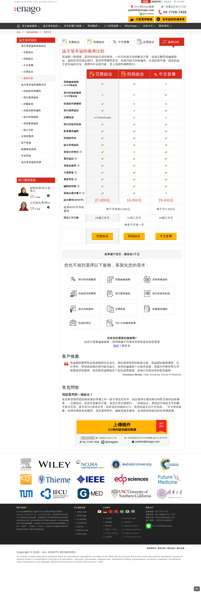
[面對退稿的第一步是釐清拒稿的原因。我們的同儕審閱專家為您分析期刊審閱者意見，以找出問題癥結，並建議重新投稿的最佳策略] (80, 152)
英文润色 (109, 537)
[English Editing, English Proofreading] (100, 512)
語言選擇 (181, 2)
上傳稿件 (136, 426)
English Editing (112, 533)
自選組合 (28, 71)
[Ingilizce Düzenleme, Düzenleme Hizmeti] (116, 512)
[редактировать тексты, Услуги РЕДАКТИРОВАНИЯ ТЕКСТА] (133, 512)
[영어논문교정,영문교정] (128, 512)
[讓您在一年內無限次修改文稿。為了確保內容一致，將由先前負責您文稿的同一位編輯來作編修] (75, 172)
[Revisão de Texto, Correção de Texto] (122, 512)
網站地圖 (180, 548)
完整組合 (28, 52)
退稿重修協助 (30, 123)
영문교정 (127, 522)
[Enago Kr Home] (17, 25)
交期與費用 (27, 136)
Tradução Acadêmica (132, 529)
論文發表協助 (50, 26)
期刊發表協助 (52, 517)
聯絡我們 (149, 507)
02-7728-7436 (91, 441)
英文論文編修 (30, 517)
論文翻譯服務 (82, 519)
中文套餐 (28, 65)
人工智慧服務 (111, 26)
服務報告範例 (28, 149)
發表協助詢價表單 (173, 19)
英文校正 (109, 518)
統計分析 (28, 130)
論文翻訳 (109, 522)
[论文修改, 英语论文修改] (111, 512)
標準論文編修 (82, 515)
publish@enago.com (141, 10)
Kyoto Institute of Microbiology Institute (160, 378)
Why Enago (131, 26)
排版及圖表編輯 (32, 110)
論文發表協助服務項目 (33, 84)
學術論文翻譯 (55, 511)
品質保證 (80, 526)
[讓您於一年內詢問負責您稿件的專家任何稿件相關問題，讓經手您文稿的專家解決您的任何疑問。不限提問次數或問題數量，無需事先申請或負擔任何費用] (75, 179)
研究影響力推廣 (73, 26)
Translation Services (132, 537)
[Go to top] (197, 588)
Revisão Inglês (130, 518)
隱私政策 (171, 548)
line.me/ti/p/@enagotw (162, 526)
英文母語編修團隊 (25, 523)
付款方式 (148, 26)
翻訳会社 (109, 526)
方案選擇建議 (144, 19)
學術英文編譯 (35, 529)
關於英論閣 (21, 507)
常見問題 (26, 155)
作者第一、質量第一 (29, 526)
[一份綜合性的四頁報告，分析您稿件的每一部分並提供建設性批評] (83, 193)
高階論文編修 (82, 512)
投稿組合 (28, 58)
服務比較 (28, 78)
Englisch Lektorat (131, 533)
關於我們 (164, 26)
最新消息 (162, 548)
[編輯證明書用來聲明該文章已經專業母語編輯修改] (78, 186)
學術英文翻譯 (82, 534)
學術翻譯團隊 (60, 523)
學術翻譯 (93, 26)
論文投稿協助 (30, 117)
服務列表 (167, 2)
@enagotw (148, 13)
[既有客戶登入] (152, 2)
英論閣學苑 (151, 548)
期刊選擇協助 (30, 97)
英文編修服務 (29, 26)
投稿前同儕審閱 (32, 91)
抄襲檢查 (28, 104)
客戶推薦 (26, 142)
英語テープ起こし (112, 529)
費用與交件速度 (82, 530)
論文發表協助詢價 (31, 162)
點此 (116, 345)
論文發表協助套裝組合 (33, 46)
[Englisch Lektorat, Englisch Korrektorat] (105, 512)
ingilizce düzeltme (131, 526)
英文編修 (34, 511)
